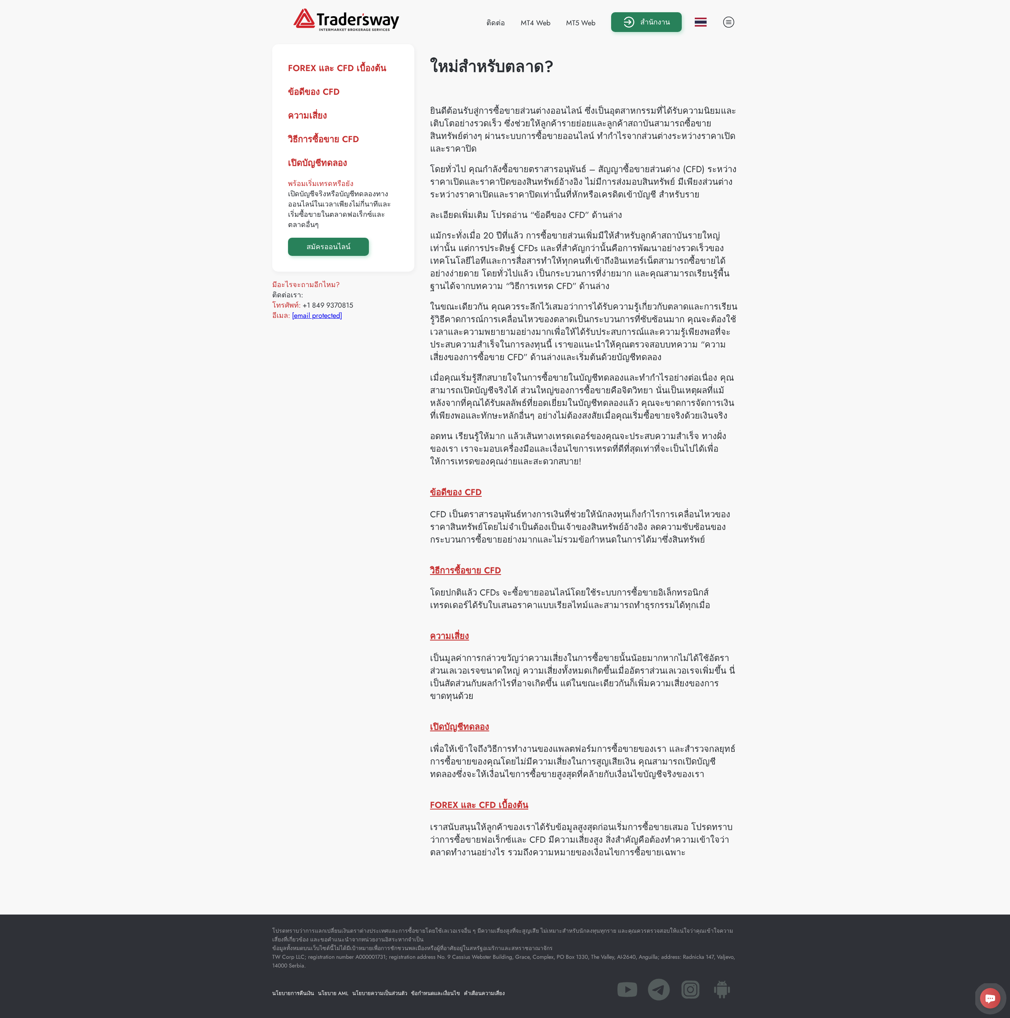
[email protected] (317, 315)
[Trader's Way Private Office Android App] (722, 992)
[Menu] (729, 22)
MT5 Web (580, 23)
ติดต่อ (495, 23)
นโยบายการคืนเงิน (293, 993)
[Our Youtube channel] (627, 992)
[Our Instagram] (690, 992)
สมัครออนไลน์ (328, 247)
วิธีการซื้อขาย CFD (323, 139)
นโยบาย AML (333, 993)
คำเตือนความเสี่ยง (484, 993)
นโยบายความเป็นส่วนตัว (379, 993)
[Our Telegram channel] (659, 992)
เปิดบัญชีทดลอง (317, 162)
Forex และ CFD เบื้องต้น (337, 68)
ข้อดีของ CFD (314, 91)
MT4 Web (535, 23)
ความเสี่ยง (307, 115)
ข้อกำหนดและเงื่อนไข (435, 993)
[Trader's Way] (346, 28)
